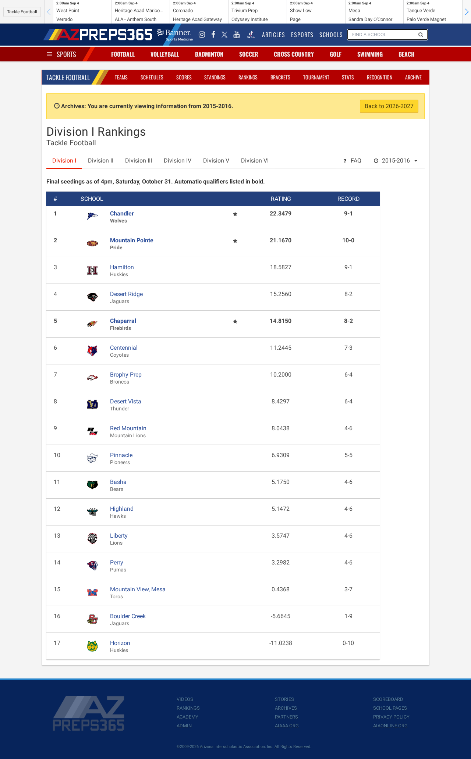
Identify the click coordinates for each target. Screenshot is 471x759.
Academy (187, 717)
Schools (331, 34)
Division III (138, 160)
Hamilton (122, 267)
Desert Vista (125, 401)
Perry (116, 562)
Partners (286, 717)
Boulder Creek (128, 616)
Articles (273, 34)
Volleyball (164, 54)
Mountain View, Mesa (138, 589)
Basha (118, 481)
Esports (302, 34)
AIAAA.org (287, 725)
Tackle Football (22, 11)
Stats (348, 77)
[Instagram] (202, 35)
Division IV (177, 160)
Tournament (316, 77)
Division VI (255, 160)
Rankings (248, 77)
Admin (184, 725)
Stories (284, 699)
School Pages (390, 708)
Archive (413, 77)
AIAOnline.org (390, 725)
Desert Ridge (126, 294)
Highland (122, 508)
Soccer (248, 54)
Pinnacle (121, 455)
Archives (286, 708)
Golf (335, 54)
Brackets (280, 77)
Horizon (120, 642)
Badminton (209, 54)
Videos (185, 699)
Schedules (152, 77)
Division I (64, 160)
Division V (216, 160)
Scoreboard (388, 699)
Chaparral (123, 320)
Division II (100, 160)
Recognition (379, 77)
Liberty (119, 535)
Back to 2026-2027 (389, 106)
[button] (466, 12)
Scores (184, 77)
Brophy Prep (126, 374)
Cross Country (294, 54)
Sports (66, 54)
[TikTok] (251, 34)
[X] (224, 34)
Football (123, 54)
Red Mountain (128, 428)
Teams (121, 77)
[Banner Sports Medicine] (175, 34)
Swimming (370, 54)
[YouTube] (236, 35)
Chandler (122, 213)
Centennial (124, 347)
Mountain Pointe (131, 240)
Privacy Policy (391, 717)
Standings (215, 77)
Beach (407, 54)
